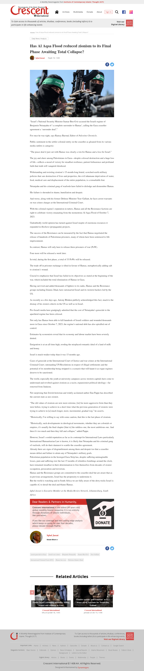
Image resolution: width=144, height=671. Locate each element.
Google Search (118, 646)
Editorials (43, 650)
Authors (63, 646)
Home (36, 646)
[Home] (56, 11)
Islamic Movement (97, 650)
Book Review (113, 650)
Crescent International (51, 610)
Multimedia (82, 657)
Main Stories (31, 650)
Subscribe (73, 646)
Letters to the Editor (79, 653)
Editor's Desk (126, 650)
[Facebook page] (123, 11)
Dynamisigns (83, 667)
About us (94, 646)
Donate (84, 646)
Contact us (105, 646)
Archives (45, 646)
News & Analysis (66, 650)
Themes (102, 657)
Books (63, 657)
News (54, 646)
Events (71, 657)
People (92, 657)
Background (63, 653)
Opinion (53, 650)
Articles (53, 657)
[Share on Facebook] (107, 64)
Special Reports (81, 650)
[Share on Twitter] (112, 64)
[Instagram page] (130, 11)
